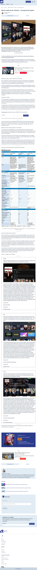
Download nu (23, 458)
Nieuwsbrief (3, 544)
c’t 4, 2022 (10, 426)
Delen (28, 15)
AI (1, 548)
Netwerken (3, 551)
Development (3, 552)
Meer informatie (23, 72)
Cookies (2, 562)
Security (2, 549)
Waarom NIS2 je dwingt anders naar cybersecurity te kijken (22, 453)
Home (2, 7)
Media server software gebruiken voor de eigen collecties (13, 60)
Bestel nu (19, 439)
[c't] (1, 1)
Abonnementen (3, 541)
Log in (3, 13)
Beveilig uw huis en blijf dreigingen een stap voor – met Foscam (24, 68)
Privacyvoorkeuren (4, 563)
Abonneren (28, 1)
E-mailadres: (4, 523)
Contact (2, 556)
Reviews (5, 7)
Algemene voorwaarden (5, 559)
